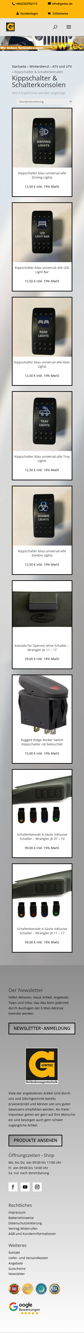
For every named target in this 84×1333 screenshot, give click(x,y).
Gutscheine (17, 1268)
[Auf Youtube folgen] (25, 1186)
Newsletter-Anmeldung (42, 1028)
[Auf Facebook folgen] (13, 1186)
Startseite (19, 66)
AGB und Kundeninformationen (32, 1234)
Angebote (16, 1263)
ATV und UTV (62, 66)
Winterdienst (39, 66)
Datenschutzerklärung (25, 1223)
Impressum (17, 1212)
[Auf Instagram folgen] (37, 1186)
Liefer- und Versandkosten (28, 1258)
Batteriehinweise (21, 1218)
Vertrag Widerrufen (23, 1228)
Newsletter (17, 1274)
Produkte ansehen (35, 1140)
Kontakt (14, 1252)
